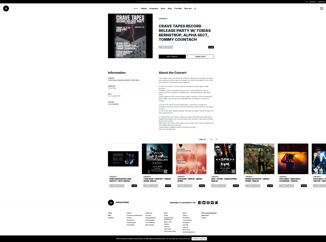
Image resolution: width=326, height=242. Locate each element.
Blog (170, 8)
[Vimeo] (212, 202)
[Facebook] (199, 202)
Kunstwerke (130, 220)
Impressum (205, 215)
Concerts (148, 215)
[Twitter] (204, 202)
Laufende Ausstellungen (134, 215)
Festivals (185, 227)
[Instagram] (208, 202)
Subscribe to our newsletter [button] (183, 203)
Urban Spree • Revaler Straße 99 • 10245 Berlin (124, 80)
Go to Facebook (113, 104)
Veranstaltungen (150, 218)
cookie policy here (184, 238)
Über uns (188, 8)
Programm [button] (154, 8)
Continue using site (199, 239)
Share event (200, 57)
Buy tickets (172, 56)
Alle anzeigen (149, 225)
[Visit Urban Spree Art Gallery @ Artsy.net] (216, 202)
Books (166, 215)
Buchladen (186, 218)
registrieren (321, 1)
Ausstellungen (131, 222)
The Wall (178, 8)
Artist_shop (167, 229)
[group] (123, 166)
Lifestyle (167, 226)
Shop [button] (163, 8)
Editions (166, 224)
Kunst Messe (131, 225)
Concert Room (187, 220)
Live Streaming (150, 222)
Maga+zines (168, 222)
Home (135, 8)
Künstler (129, 218)
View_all (202, 139)
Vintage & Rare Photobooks (169, 218)
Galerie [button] (144, 8)
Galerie (185, 215)
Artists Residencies (189, 232)
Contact (111, 218)
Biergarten (186, 222)
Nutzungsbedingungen (209, 213)
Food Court (186, 229)
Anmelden (313, 1)
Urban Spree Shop (170, 231)
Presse (203, 218)
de (306, 1)
